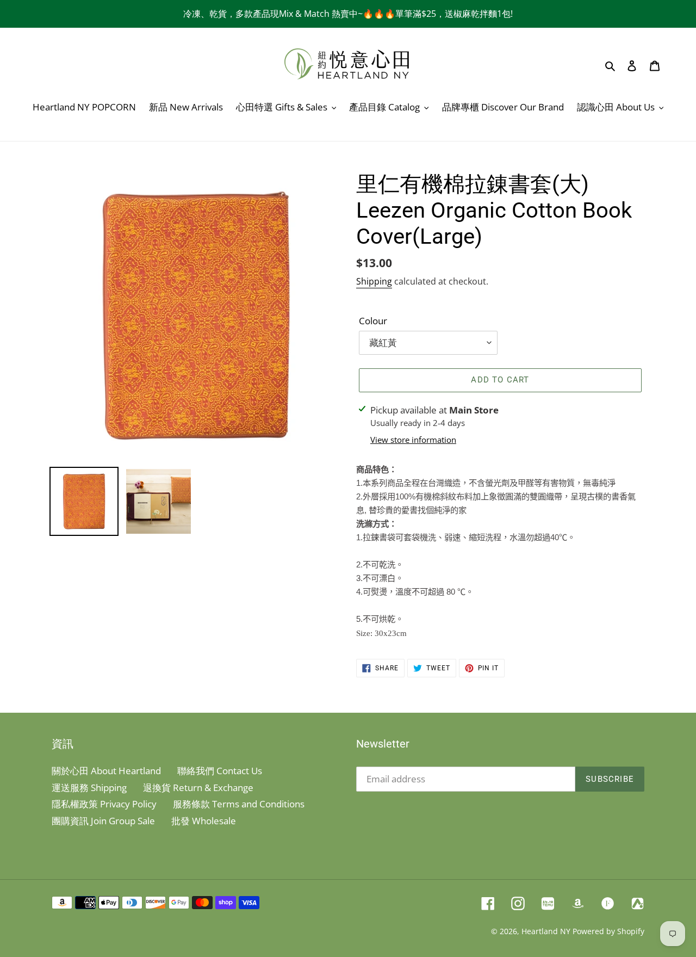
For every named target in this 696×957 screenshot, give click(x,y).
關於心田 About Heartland (106, 770)
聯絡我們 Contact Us (219, 770)
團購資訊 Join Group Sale (103, 820)
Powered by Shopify (608, 931)
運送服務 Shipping (89, 787)
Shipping (374, 281)
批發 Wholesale (203, 820)
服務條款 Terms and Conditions (238, 804)
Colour (373, 320)
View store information (413, 439)
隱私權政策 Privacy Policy (104, 804)
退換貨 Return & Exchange (198, 787)
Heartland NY (545, 931)
